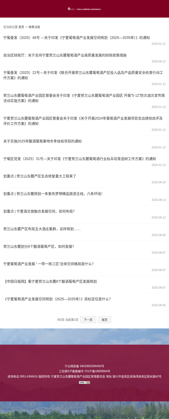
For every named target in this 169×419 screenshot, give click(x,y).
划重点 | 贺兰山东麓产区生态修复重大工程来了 (39, 176)
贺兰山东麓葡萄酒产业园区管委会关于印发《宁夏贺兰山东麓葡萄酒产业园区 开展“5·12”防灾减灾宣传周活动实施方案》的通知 (84, 98)
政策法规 (34, 27)
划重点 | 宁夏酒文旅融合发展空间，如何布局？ (39, 211)
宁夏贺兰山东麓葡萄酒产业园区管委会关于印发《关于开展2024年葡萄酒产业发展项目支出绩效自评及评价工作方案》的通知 (83, 121)
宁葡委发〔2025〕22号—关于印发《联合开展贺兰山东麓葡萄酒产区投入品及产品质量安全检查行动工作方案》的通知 (83, 75)
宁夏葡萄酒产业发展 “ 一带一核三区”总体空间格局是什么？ (49, 264)
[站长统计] (84, 382)
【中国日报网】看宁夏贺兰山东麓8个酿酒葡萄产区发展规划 (50, 281)
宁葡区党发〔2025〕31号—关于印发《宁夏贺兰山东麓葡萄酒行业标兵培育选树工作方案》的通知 (79, 159)
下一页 (88, 319)
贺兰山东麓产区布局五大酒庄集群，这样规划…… (42, 229)
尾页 (104, 319)
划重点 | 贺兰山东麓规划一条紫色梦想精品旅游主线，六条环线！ (54, 194)
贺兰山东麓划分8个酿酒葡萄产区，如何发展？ (39, 246)
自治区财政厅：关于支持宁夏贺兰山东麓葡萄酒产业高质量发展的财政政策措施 (65, 55)
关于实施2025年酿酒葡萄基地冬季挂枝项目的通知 (42, 141)
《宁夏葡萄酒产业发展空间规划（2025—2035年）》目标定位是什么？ (57, 299)
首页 (21, 27)
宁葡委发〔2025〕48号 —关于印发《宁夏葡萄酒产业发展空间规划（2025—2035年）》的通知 (76, 38)
